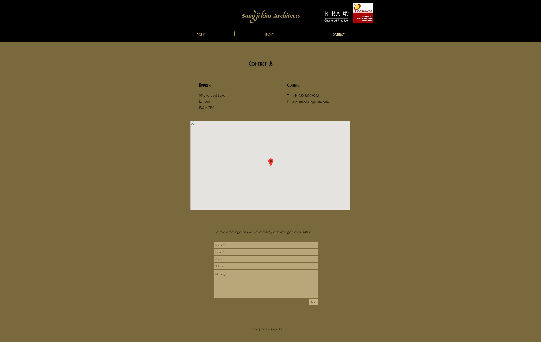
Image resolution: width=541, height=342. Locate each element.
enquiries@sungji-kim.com (310, 102)
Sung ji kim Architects (270, 15)
